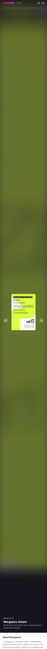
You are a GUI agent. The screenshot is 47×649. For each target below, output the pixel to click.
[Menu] (42, 3)
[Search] (38, 3)
